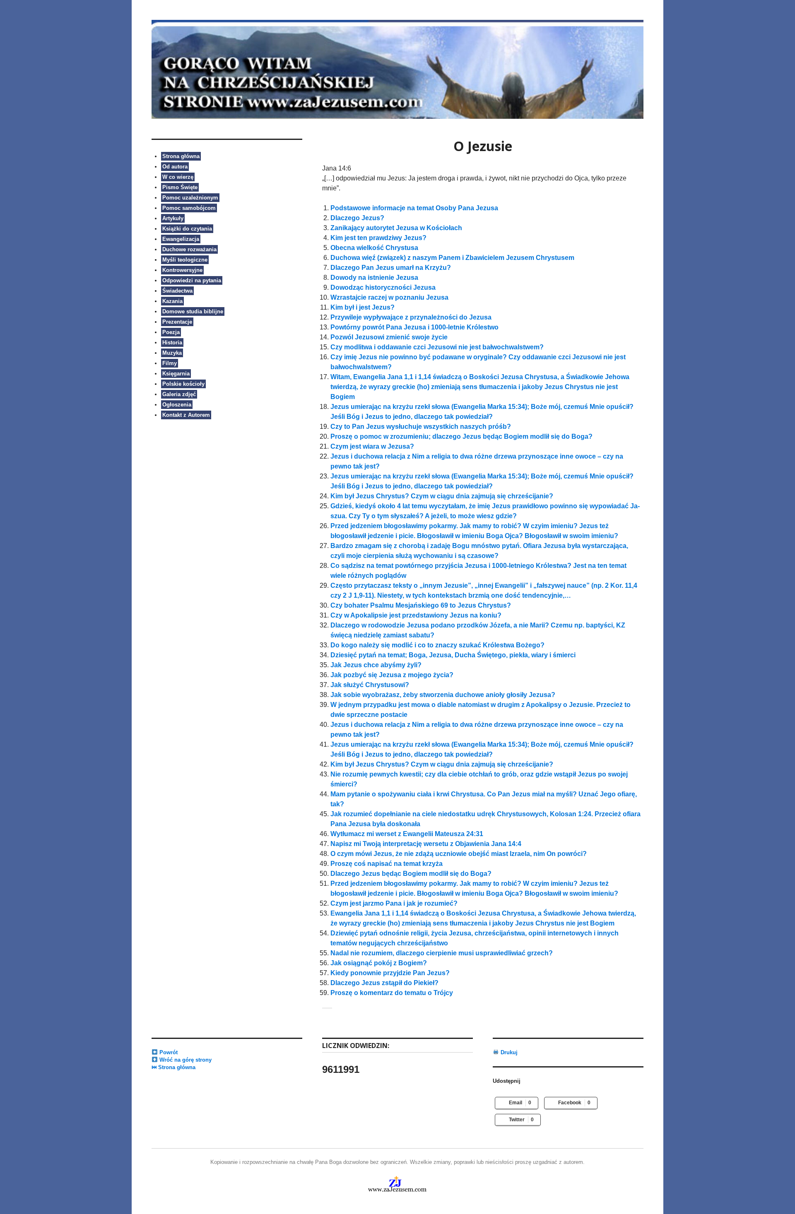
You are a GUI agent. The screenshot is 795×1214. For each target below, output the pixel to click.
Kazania (172, 301)
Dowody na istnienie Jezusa (374, 277)
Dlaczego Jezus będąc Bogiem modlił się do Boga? (410, 873)
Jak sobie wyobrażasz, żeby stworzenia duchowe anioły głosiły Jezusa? (442, 694)
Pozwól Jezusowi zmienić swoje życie (389, 337)
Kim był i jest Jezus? (362, 307)
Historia (172, 342)
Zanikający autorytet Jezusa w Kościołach (396, 227)
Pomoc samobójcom (189, 208)
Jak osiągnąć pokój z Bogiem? (378, 962)
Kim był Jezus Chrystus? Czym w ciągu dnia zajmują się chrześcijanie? (441, 496)
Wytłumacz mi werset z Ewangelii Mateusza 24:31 (406, 833)
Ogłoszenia (176, 404)
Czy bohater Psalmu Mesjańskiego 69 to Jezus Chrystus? (420, 605)
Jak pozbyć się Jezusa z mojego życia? (391, 674)
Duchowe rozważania (189, 249)
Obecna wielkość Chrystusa (374, 247)
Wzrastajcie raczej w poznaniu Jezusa (389, 297)
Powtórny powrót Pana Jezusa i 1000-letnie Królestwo (414, 327)
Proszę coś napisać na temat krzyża (386, 863)
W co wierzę (177, 177)
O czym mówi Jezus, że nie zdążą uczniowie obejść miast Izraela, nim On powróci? (458, 853)
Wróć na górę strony (185, 1060)
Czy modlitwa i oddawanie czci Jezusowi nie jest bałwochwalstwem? (437, 347)
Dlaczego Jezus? (357, 217)
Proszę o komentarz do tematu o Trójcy (391, 992)
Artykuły (172, 218)
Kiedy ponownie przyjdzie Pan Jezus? (390, 972)
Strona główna (181, 156)
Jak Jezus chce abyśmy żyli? (376, 664)
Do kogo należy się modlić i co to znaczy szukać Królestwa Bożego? (437, 645)
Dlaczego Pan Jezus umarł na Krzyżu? (390, 267)
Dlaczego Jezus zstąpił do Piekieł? (384, 982)
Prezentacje (177, 322)
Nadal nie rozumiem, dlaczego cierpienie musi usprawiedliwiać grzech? (441, 953)
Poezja (171, 332)
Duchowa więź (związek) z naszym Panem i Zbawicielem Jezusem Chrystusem (452, 257)
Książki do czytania (187, 229)
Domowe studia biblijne (192, 311)
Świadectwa (177, 291)
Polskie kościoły (183, 384)
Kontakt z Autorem (186, 415)
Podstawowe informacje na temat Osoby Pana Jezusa (414, 208)
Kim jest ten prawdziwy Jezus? (378, 237)
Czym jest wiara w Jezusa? (372, 446)
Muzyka (172, 353)
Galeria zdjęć (179, 394)
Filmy (169, 363)
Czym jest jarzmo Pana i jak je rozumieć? (394, 903)
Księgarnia (176, 373)
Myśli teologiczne (184, 260)
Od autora (175, 166)
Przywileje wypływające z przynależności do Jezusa (410, 317)
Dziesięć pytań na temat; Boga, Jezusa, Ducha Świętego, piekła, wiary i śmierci (453, 655)
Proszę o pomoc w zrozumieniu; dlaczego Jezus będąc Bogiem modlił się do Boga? (461, 436)
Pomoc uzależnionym (190, 198)
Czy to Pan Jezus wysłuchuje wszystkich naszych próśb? (420, 426)
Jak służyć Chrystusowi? (369, 684)
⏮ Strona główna (173, 1067)
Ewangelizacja (180, 239)
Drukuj (508, 1052)
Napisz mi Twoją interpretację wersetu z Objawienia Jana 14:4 (425, 843)
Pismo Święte (180, 187)
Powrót (168, 1052)
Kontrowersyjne (182, 270)
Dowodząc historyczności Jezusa (383, 287)
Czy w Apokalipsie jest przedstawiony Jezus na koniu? (415, 615)
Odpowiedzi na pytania (191, 280)
